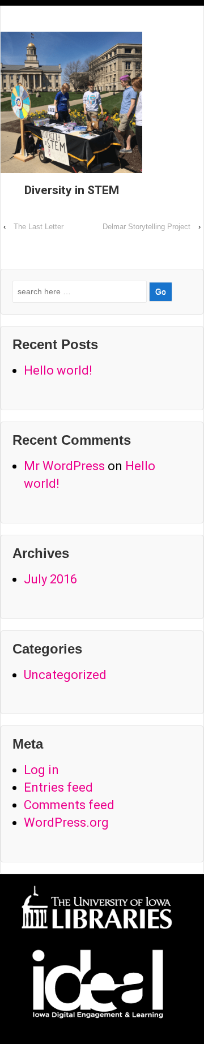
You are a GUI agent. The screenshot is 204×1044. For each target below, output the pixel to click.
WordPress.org (66, 822)
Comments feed (69, 805)
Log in (41, 770)
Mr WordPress (64, 466)
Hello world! (58, 370)
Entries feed (58, 787)
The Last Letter (38, 226)
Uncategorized (65, 675)
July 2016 (50, 579)
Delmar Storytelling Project (146, 226)
